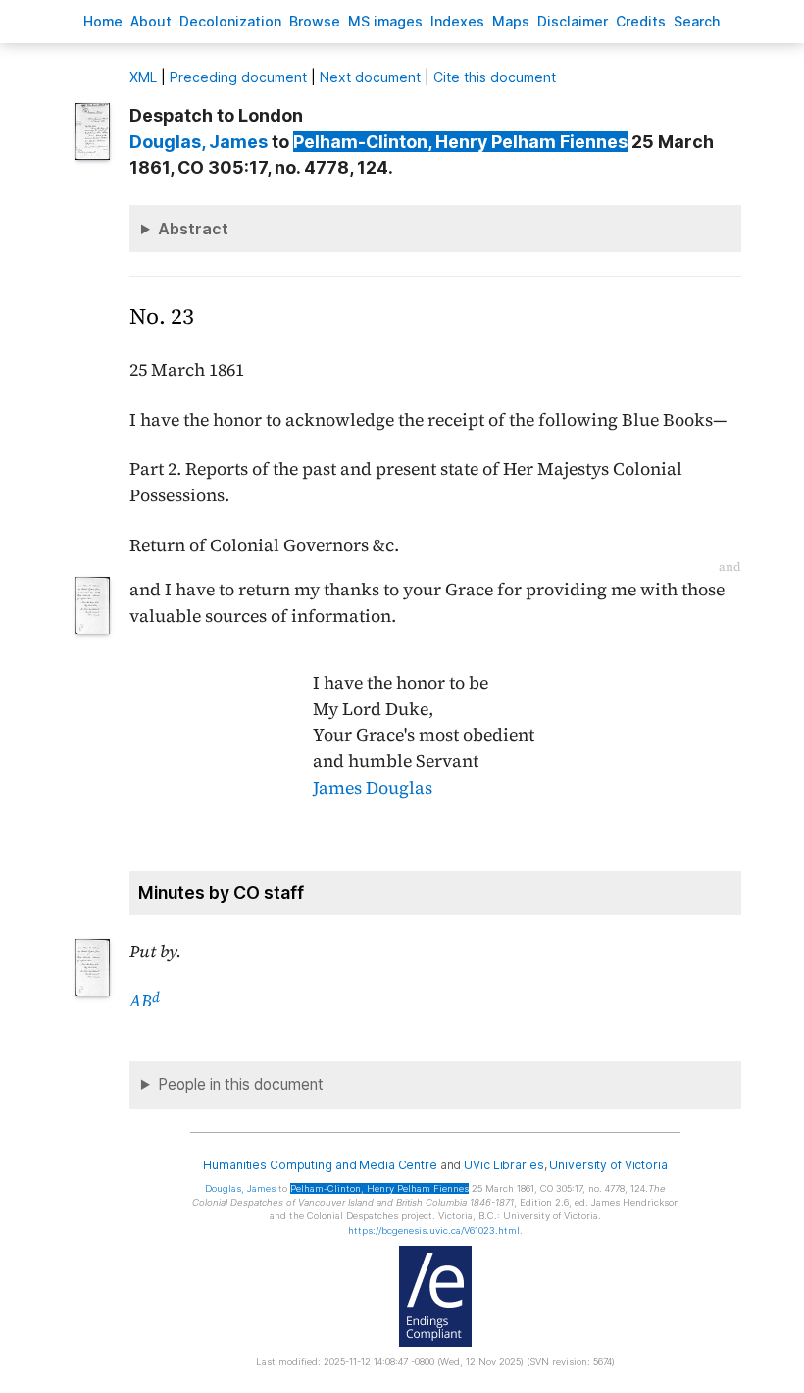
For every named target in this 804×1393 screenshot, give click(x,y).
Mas (510, 21)
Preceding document (238, 77)
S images (385, 21)
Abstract (193, 228)
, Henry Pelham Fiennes (460, 141)
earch (697, 21)
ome (103, 21)
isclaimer (572, 21)
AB (144, 1000)
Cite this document (494, 77)
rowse (314, 21)
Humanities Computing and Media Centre (320, 1165)
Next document (370, 77)
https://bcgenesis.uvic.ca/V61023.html (434, 1230)
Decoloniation (230, 21)
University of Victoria (608, 1165)
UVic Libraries (503, 1165)
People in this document (241, 1084)
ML (143, 77)
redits (641, 21)
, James (198, 141)
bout (151, 21)
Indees (457, 21)
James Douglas (372, 788)
